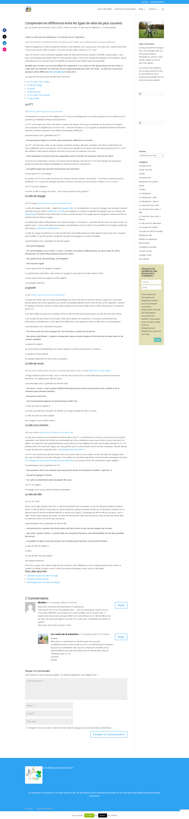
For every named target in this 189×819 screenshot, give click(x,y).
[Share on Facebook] (4, 30)
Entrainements (145, 177)
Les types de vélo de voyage (151, 231)
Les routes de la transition (39, 27)
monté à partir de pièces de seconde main (45, 111)
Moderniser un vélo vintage (100, 370)
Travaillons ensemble (147, 247)
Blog (141, 9)
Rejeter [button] (102, 815)
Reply (121, 605)
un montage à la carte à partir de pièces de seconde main (49, 460)
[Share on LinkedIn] (4, 43)
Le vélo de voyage (34, 85)
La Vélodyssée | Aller (148, 197)
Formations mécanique (125, 9)
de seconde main (58, 72)
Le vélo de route (34, 92)
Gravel (141, 185)
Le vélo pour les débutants (89, 27)
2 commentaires (109, 27)
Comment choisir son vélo (38, 579)
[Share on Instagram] (4, 49)
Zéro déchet (144, 259)
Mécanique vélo (145, 235)
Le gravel (31, 88)
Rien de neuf (144, 243)
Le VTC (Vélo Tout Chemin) (38, 95)
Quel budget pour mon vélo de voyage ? (44, 582)
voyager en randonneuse (47, 228)
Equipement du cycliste (148, 181)
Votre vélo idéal (104, 9)
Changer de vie (145, 166)
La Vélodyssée (145, 193)
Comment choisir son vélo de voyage (42, 575)
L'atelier (142, 189)
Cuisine (142, 173)
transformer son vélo (55, 211)
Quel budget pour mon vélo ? (71, 449)
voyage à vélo (67, 208)
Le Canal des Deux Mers (149, 205)
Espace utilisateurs (157, 2)
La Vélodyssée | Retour (149, 201)
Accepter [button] (89, 815)
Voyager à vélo (145, 255)
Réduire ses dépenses (148, 239)
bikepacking (30, 214)
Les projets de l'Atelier (148, 227)
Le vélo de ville (33, 98)
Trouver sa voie (145, 251)
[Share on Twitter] (4, 37)
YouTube (144, 2)
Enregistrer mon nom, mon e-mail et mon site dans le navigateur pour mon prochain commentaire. (70, 728)
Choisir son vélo (70, 27)
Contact (152, 9)
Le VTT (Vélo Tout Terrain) (38, 81)
